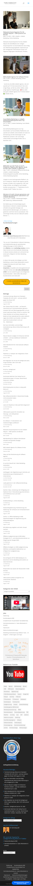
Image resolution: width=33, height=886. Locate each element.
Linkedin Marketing (16, 78)
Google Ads (25, 694)
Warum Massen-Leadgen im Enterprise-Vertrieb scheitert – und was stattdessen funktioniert (15, 787)
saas (17, 714)
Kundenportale (16, 702)
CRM (13, 36)
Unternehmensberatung (19, 725)
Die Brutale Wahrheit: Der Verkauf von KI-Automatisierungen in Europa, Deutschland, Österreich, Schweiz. (15, 378)
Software (19, 720)
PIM (27, 712)
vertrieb (5, 727)
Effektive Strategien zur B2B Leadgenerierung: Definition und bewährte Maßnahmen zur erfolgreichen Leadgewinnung (15, 549)
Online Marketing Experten (10, 176)
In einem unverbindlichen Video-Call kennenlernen (16, 282)
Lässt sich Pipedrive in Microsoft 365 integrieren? (16, 405)
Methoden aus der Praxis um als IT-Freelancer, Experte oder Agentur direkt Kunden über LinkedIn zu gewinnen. (15, 167)
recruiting (12, 714)
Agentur (10, 686)
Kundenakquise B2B (8, 618)
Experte (19, 694)
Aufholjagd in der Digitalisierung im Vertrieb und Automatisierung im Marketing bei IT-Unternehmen (16, 474)
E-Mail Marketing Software (10, 694)
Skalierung (9, 200)
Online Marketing (14, 38)
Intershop (12, 696)
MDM (19, 709)
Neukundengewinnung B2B (10, 174)
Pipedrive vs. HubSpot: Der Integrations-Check (15, 353)
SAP (21, 714)
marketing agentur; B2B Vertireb (11, 707)
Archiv (5, 850)
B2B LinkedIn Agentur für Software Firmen (16, 77)
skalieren (26, 714)
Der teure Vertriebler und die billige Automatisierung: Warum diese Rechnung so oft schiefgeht (16, 327)
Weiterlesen (9, 322)
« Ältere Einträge (7, 221)
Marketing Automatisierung (10, 709)
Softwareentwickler (17, 200)
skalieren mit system (8, 717)
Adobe (5, 686)
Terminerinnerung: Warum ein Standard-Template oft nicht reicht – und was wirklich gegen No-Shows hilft (15, 298)
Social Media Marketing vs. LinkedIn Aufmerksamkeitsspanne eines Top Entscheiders (14, 120)
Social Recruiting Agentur (9, 720)
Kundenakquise (7, 702)
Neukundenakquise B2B (10, 841)
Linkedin (17, 36)
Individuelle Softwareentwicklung (20, 170)
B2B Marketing (17, 686)
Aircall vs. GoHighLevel (9, 369)
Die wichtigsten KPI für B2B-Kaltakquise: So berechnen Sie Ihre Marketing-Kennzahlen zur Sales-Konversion (15, 560)
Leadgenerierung (7, 264)
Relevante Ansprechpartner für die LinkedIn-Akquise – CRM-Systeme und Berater (14, 33)
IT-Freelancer (16, 699)
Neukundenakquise (8, 712)
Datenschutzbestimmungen (10, 630)
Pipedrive (6, 714)
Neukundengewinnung (19, 712)
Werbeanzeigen (23, 727)
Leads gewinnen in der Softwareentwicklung (15, 483)
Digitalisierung (15, 691)
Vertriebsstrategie (13, 727)
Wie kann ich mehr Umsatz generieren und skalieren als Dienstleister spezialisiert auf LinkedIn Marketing (16, 195)
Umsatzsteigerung (8, 725)
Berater (25, 686)
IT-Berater (18, 696)
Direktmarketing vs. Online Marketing (13, 501)
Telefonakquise (17, 722)
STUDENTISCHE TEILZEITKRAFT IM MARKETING (15, 621)
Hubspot (6, 696)
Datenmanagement (20, 689)
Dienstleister (7, 691)
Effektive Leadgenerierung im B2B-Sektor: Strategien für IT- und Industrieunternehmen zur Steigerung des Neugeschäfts (16, 538)
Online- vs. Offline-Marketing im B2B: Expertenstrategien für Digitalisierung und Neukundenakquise (14, 518)
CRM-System (11, 689)
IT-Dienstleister (7, 699)
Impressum (6, 627)
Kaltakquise (23, 699)
